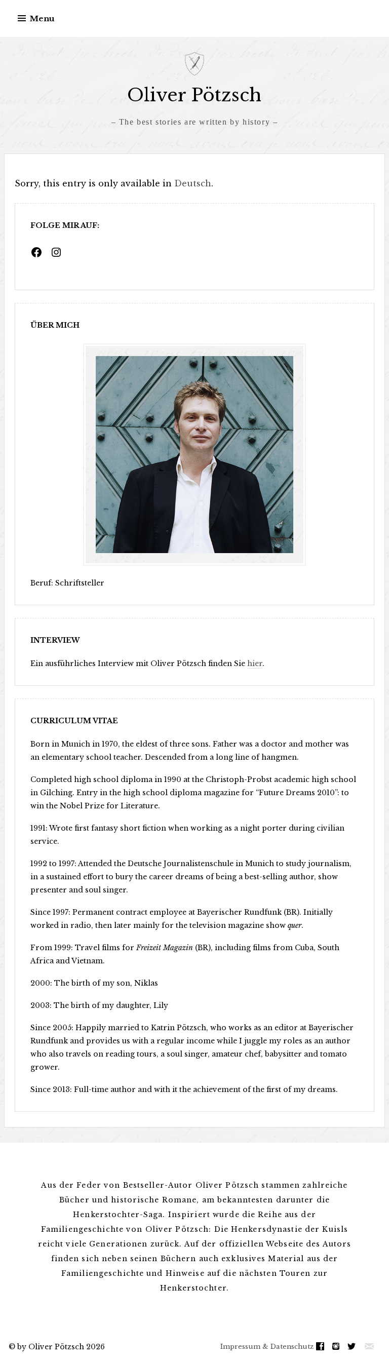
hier (254, 663)
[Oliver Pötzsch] (194, 63)
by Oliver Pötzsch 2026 (61, 1346)
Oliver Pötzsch (194, 95)
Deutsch (192, 183)
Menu (42, 18)
